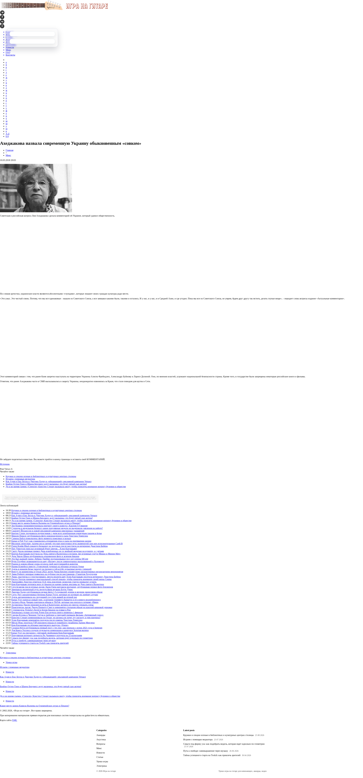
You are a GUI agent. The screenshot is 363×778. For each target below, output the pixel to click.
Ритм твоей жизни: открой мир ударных (58, 499)
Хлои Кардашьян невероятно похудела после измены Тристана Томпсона (46, 620)
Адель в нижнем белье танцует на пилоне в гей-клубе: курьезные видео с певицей (51, 569)
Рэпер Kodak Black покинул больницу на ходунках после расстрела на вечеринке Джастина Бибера (59, 546)
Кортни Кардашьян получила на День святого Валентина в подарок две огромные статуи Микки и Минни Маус (66, 554)
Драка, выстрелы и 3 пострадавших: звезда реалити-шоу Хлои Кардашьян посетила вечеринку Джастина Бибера (66, 577)
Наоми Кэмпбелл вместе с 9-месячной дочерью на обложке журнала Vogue (47, 566)
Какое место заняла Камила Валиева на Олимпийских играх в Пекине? (46, 523)
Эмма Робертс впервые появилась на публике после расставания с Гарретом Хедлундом (54, 574)
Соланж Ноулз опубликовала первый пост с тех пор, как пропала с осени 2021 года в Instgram (56, 628)
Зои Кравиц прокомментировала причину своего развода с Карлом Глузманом (49, 525)
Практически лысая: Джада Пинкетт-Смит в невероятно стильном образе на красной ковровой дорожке (61, 607)
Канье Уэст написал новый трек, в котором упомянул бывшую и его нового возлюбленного (56, 599)
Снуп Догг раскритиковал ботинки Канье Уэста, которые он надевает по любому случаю (54, 594)
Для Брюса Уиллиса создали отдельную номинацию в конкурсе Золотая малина (50, 630)
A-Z (8, 134)
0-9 (7, 136)
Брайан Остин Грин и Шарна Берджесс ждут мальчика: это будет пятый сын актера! (46, 484)
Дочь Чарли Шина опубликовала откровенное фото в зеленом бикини (45, 556)
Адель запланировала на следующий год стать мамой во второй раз (44, 597)
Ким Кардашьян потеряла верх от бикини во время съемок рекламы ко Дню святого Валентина (57, 584)
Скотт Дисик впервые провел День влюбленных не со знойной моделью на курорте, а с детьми (57, 551)
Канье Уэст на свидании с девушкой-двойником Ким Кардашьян (42, 633)
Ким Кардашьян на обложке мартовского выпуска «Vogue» (40, 625)
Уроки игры (11, 662)
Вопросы (100, 744)
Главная (9, 150)
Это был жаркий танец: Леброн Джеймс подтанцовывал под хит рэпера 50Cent (49, 559)
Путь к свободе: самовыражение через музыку (79, 497)
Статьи (99, 757)
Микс (8, 155)
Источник (5, 464)
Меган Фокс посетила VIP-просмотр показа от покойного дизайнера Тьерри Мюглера (53, 622)
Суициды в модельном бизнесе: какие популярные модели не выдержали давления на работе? (57, 528)
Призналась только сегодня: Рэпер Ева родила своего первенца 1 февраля (47, 612)
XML (14, 720)
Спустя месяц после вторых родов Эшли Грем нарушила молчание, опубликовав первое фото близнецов (62, 587)
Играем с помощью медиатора (20, 479)
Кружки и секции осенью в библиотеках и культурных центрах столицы (41, 476)
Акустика (101, 739)
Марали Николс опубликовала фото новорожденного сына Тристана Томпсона (49, 536)
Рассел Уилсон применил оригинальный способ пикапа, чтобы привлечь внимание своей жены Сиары (61, 579)
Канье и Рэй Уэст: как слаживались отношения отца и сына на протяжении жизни (51, 541)
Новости (10, 672)
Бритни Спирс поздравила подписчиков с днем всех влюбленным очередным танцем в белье (56, 533)
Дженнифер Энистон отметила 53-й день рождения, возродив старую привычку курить (53, 582)
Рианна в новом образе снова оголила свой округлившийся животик (44, 564)
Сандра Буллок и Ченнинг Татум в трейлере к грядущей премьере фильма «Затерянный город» (57, 615)
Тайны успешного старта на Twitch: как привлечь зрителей (25, 499)
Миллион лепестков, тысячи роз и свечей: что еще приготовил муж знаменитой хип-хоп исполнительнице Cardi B (67, 543)
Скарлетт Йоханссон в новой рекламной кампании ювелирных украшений (47, 531)
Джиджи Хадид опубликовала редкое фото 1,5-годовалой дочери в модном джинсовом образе (57, 592)
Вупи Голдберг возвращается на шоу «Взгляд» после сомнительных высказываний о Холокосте (57, 561)
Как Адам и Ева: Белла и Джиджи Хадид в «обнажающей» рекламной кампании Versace (48, 481)
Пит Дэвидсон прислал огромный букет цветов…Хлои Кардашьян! (44, 548)
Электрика (11, 653)
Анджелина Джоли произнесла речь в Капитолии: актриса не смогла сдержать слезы (52, 605)
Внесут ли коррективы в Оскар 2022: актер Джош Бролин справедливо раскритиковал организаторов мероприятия (67, 571)
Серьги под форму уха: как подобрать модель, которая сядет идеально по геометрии (34, 497)
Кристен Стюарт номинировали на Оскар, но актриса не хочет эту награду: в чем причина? (55, 617)
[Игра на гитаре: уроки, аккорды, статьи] (54, 9)
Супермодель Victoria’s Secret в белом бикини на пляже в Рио (41, 610)
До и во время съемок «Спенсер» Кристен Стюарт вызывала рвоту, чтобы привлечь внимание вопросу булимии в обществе (66, 486)
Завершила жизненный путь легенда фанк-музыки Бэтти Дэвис (42, 589)
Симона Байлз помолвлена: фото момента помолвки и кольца (41, 538)
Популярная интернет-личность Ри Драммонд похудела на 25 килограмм (46, 635)
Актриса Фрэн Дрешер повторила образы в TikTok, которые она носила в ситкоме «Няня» (55, 602)
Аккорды (100, 735)
